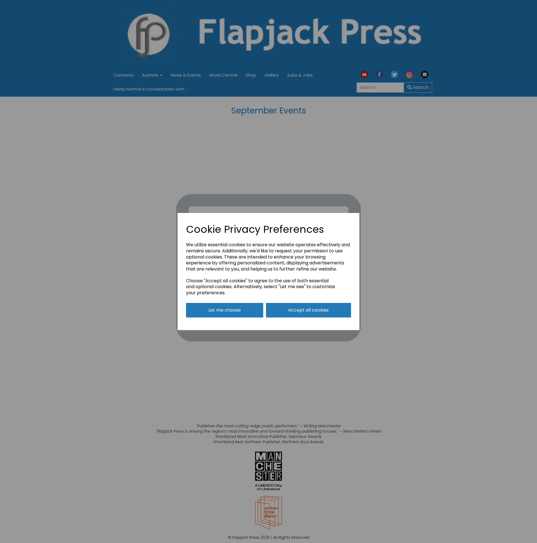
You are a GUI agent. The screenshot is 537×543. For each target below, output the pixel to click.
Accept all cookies (308, 310)
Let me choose (224, 310)
